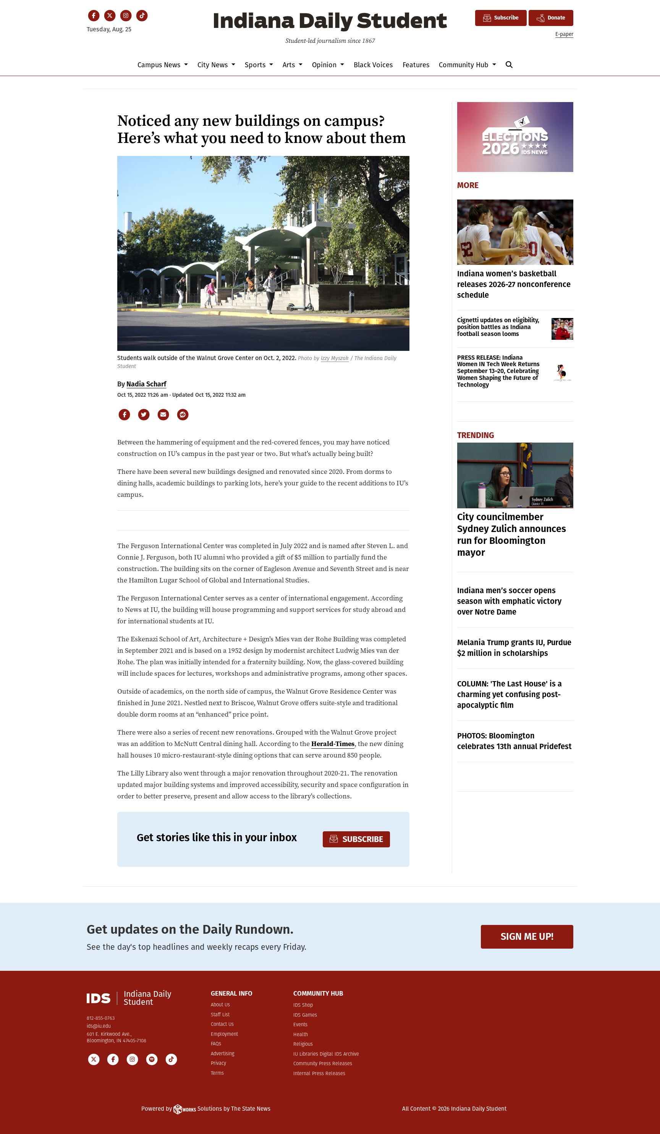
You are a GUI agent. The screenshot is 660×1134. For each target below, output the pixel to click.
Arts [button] (290, 65)
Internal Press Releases (319, 1073)
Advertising (222, 1053)
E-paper (564, 34)
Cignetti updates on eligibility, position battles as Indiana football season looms (498, 326)
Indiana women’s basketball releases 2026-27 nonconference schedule (514, 284)
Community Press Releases (322, 1063)
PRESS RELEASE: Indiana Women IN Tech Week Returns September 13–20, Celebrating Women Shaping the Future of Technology (498, 371)
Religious (303, 1044)
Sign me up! (527, 937)
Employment (224, 1034)
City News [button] (213, 65)
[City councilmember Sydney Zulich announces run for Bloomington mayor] (515, 475)
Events (300, 1024)
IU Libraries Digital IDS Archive (326, 1054)
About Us (220, 1005)
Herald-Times (332, 743)
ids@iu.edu (99, 1026)
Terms (217, 1073)
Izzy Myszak (335, 358)
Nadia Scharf (146, 384)
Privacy (218, 1063)
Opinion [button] (325, 65)
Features (416, 65)
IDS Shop (303, 1005)
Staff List (220, 1014)
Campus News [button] (160, 65)
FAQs (216, 1044)
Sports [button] (256, 65)
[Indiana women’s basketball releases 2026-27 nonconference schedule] (515, 232)
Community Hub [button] (464, 65)
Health (300, 1034)
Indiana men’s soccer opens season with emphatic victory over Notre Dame (509, 601)
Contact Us (222, 1024)
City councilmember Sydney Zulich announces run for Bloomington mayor (511, 534)
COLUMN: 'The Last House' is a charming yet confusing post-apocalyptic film (509, 694)
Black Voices (373, 65)
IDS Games (305, 1015)
